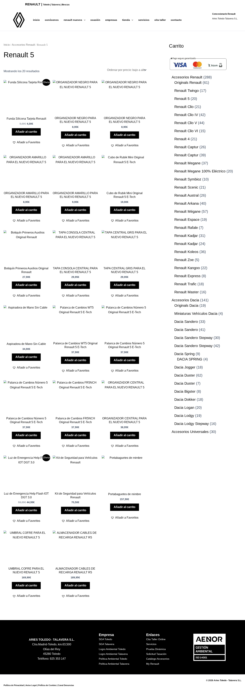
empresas (111, 19)
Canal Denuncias (66, 685)
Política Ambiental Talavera (114, 663)
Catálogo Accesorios (157, 658)
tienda (126, 19)
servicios (143, 19)
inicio (36, 19)
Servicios (151, 644)
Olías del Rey (51, 649)
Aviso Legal (31, 685)
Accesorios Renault (23, 44)
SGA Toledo (105, 639)
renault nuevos (73, 19)
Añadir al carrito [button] (26, 131)
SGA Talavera (106, 644)
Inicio (7, 44)
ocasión (95, 19)
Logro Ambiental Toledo (112, 649)
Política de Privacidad (14, 685)
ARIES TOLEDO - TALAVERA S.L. (51, 639)
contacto (176, 19)
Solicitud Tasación (156, 653)
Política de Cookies (47, 685)
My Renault (152, 663)
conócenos (52, 19)
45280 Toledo (51, 653)
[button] (83, 20)
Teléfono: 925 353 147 (51, 658)
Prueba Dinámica (156, 649)
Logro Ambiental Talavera (113, 653)
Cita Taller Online (156, 639)
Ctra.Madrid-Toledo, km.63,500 (51, 644)
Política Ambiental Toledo (113, 658)
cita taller (160, 19)
